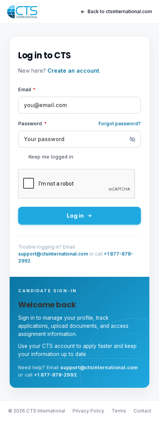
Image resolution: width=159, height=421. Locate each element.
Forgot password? (119, 123)
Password (32, 123)
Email (27, 89)
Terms (119, 411)
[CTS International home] (22, 12)
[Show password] (132, 139)
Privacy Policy (88, 411)
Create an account (73, 70)
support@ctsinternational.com (53, 254)
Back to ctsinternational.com (120, 11)
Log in (75, 215)
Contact (142, 411)
